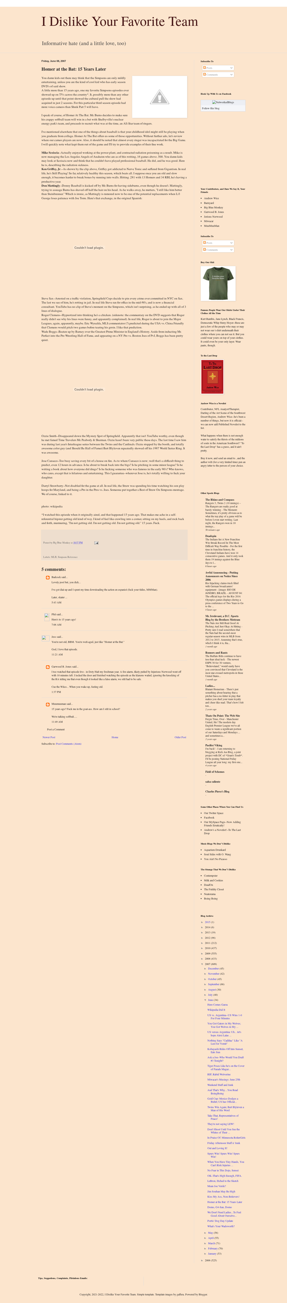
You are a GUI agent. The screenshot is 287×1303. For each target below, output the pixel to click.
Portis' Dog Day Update (220, 1220)
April (211, 1238)
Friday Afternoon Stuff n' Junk (223, 1143)
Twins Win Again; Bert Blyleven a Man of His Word (225, 1108)
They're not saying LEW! (220, 1124)
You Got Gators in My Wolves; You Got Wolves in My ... (224, 1024)
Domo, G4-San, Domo (219, 1207)
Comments (212, 74)
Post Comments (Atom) (68, 743)
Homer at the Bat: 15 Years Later (224, 1202)
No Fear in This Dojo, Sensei (223, 1170)
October (212, 979)
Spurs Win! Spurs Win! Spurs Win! (223, 1155)
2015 (207, 922)
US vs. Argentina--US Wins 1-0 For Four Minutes (224, 1016)
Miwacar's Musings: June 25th (223, 1079)
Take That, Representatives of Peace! (223, 1117)
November (213, 973)
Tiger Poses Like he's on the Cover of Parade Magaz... (225, 1067)
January (212, 1253)
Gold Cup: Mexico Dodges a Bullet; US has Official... (222, 1100)
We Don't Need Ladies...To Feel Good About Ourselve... (224, 1213)
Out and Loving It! (217, 1148)
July (210, 994)
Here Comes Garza (217, 1004)
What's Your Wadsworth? (221, 1226)
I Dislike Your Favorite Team (119, 21)
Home (115, 737)
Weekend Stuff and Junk (220, 1085)
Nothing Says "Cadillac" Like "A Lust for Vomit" (225, 1042)
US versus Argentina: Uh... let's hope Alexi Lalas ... (224, 1033)
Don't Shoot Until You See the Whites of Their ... (223, 1130)
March (211, 1243)
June (210, 1000)
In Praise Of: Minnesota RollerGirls (226, 1137)
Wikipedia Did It (216, 1009)
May (210, 1232)
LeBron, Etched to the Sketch (222, 1181)
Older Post (180, 737)
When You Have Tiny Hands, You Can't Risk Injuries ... (225, 1163)
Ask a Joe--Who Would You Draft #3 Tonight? (225, 1058)
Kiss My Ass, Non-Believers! (223, 1196)
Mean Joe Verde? (216, 1186)
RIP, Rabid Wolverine (218, 1074)
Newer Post (49, 737)
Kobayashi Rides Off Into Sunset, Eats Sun (225, 1050)
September (213, 984)
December (213, 968)
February (213, 1248)
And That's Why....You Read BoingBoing (222, 1091)
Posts (209, 68)
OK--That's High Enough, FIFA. (224, 1175)
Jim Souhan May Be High (221, 1191)
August (212, 989)
